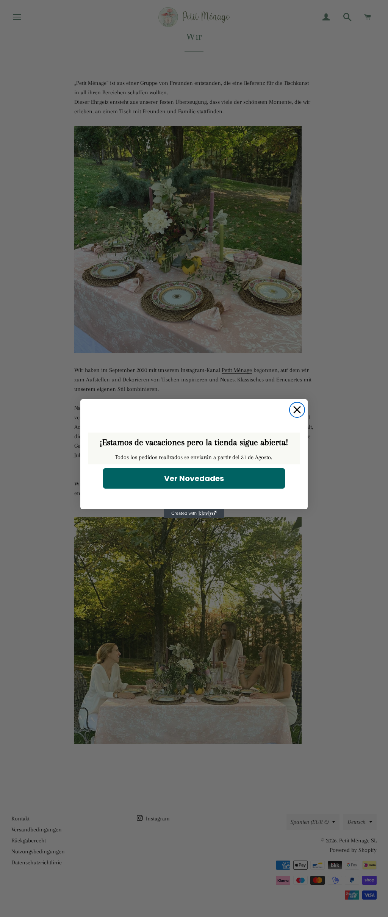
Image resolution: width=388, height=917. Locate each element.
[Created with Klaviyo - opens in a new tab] (194, 513)
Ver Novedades (194, 478)
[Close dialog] (297, 409)
